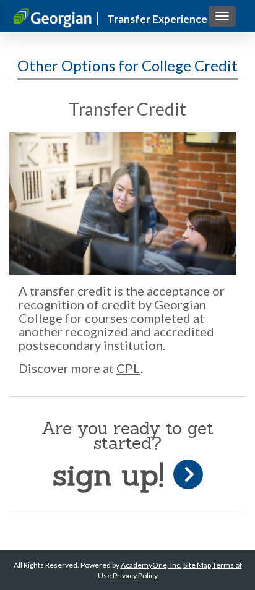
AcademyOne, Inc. (151, 565)
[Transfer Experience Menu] (222, 16)
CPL (128, 368)
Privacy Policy (135, 575)
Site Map (197, 565)
